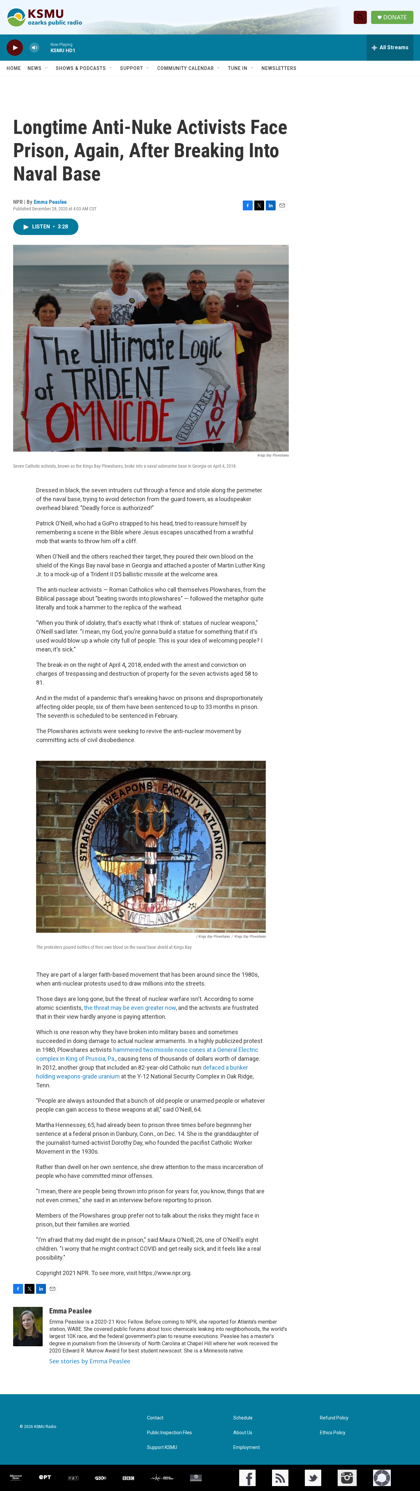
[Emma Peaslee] (28, 1326)
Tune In (237, 68)
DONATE (395, 17)
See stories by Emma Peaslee (89, 1361)
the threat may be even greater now (130, 1007)
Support (131, 68)
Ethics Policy (333, 1432)
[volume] (34, 47)
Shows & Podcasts (81, 68)
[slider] (45, 47)
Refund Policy (334, 1418)
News (35, 68)
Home (14, 68)
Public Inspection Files (169, 1432)
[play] (15, 48)
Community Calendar (185, 68)
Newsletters (279, 68)
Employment (246, 1447)
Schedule (243, 1418)
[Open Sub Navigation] (46, 68)
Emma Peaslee (50, 202)
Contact (155, 1418)
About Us (242, 1432)
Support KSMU (162, 1447)
